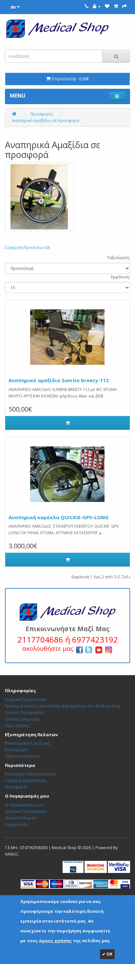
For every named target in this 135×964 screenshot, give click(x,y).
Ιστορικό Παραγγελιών (26, 811)
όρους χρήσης (55, 940)
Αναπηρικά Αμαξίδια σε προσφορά (45, 120)
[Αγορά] (124, 6)
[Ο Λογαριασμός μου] (97, 6)
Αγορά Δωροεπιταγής (26, 780)
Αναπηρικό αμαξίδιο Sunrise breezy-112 (59, 380)
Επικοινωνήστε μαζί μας (27, 743)
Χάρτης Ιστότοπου (23, 756)
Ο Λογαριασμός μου (24, 805)
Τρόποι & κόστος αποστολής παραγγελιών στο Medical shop (63, 706)
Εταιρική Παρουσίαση (26, 699)
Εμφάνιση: (120, 277)
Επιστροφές (16, 750)
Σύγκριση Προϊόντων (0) (27, 247)
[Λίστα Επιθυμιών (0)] (107, 6)
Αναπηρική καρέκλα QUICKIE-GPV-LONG (58, 517)
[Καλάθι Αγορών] (116, 6)
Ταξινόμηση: (118, 257)
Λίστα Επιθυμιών (21, 818)
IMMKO (11, 854)
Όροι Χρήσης (17, 725)
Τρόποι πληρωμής (22, 719)
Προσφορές (41, 114)
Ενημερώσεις (17, 824)
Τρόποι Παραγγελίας (25, 712)
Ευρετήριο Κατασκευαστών (31, 774)
